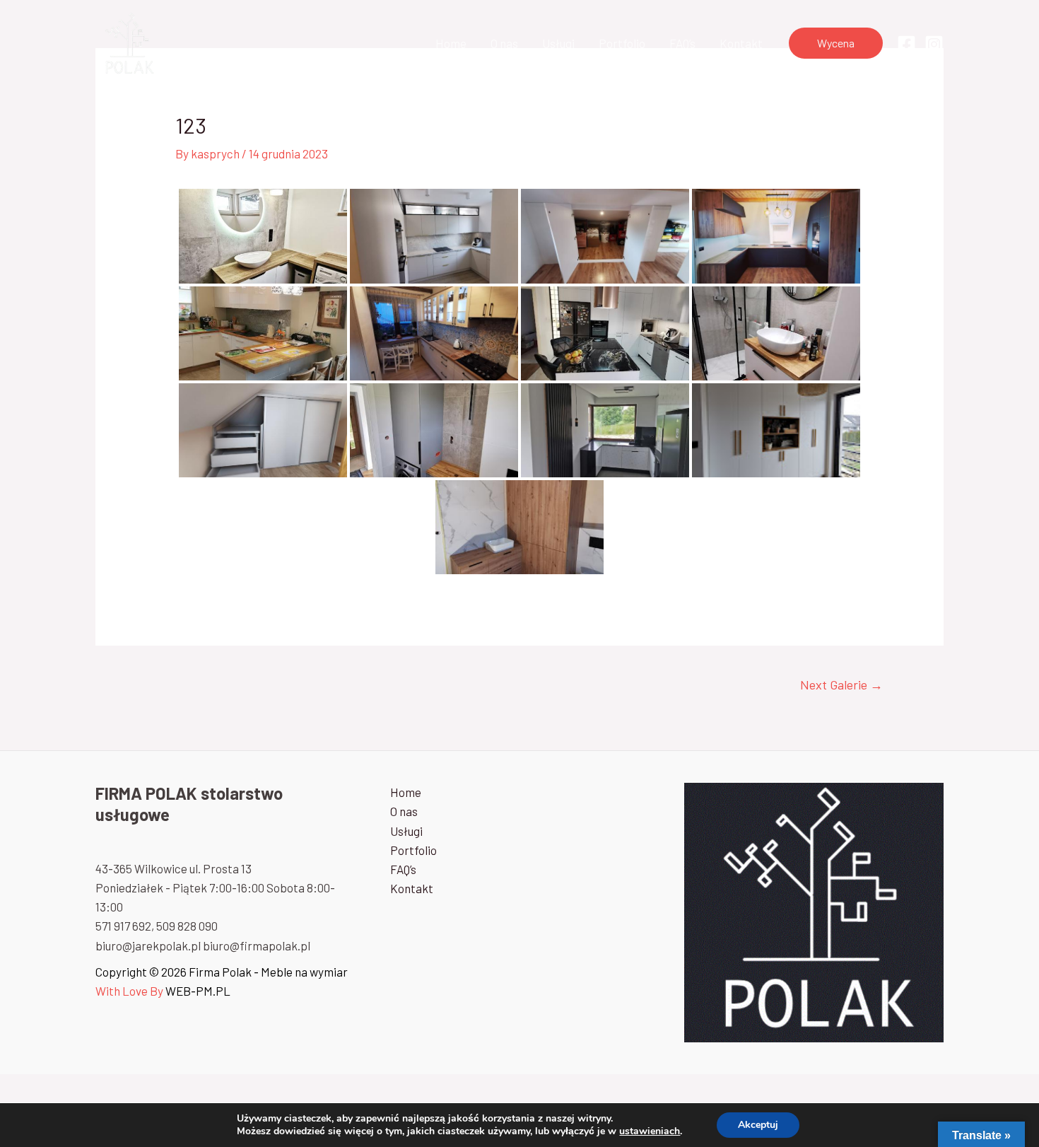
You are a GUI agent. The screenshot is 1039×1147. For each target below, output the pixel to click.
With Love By (129, 991)
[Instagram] (934, 44)
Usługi (558, 43)
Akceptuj (758, 1124)
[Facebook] (906, 44)
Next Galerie (841, 684)
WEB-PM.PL (197, 991)
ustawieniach (649, 1131)
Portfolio (622, 43)
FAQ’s (682, 43)
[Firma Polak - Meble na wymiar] (128, 41)
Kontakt (741, 43)
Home (450, 43)
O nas (504, 43)
